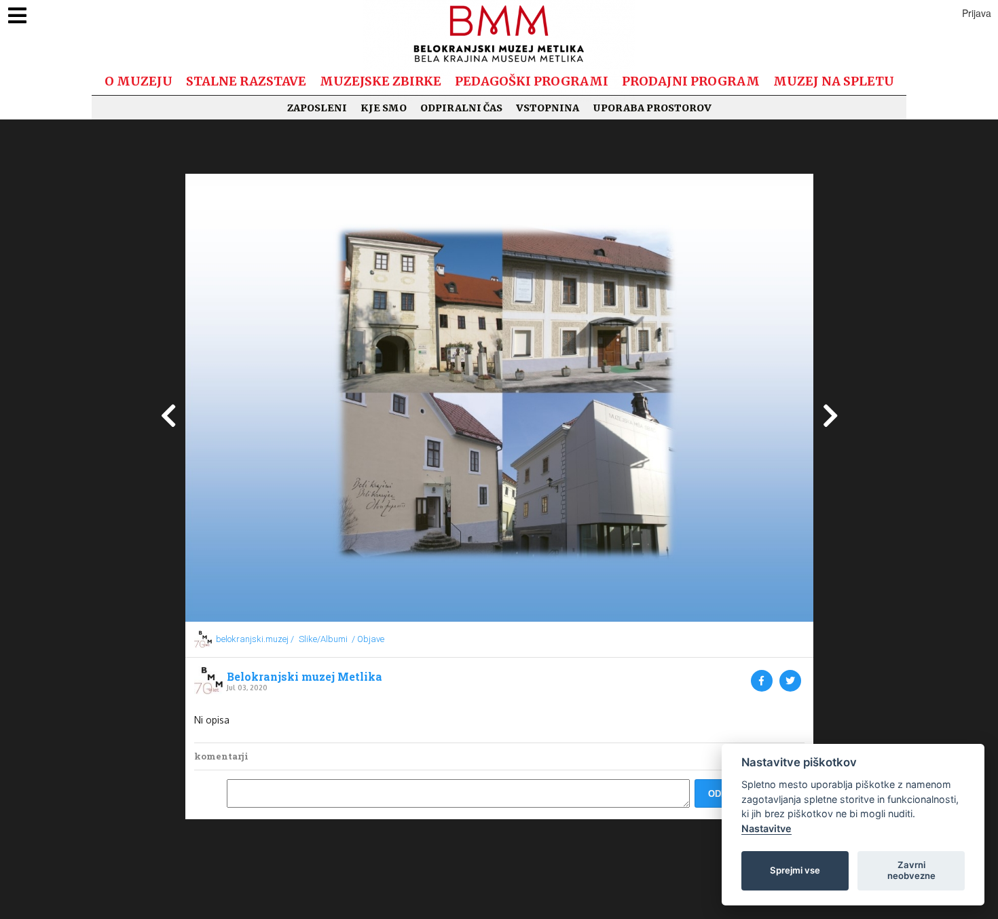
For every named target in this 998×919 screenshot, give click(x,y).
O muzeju (138, 81)
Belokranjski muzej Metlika (304, 676)
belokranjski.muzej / (255, 639)
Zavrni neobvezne (911, 870)
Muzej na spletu (833, 81)
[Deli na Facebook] (762, 681)
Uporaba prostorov (652, 108)
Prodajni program (691, 81)
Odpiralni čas (461, 108)
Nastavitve (766, 828)
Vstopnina (547, 108)
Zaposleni (317, 108)
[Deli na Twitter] (790, 681)
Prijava (976, 13)
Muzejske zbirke (380, 81)
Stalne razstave (246, 81)
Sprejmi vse (795, 870)
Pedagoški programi (531, 81)
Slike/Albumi (323, 639)
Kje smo (384, 108)
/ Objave (368, 639)
